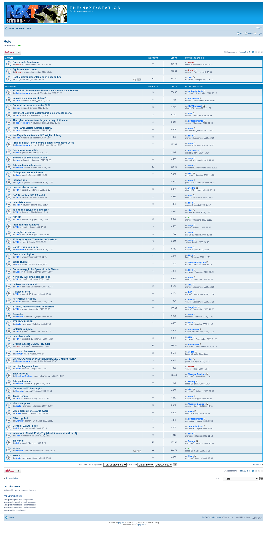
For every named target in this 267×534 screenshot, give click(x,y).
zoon (17, 100)
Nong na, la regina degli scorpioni (32, 276)
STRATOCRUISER (23, 321)
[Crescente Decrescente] (166, 465)
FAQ (242, 33)
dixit (190, 77)
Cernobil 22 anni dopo (25, 425)
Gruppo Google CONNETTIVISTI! (31, 343)
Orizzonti (20, 28)
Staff (204, 517)
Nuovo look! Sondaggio (26, 62)
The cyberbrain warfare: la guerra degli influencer (40, 120)
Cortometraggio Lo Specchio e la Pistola (35, 269)
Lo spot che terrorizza (25, 187)
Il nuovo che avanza (24, 351)
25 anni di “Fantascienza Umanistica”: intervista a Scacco (45, 90)
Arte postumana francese (27, 165)
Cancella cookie (214, 517)
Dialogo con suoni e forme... (29, 172)
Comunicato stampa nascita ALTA (31, 105)
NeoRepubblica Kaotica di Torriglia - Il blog (37, 135)
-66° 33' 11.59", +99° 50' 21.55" (29, 195)
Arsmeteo (18, 314)
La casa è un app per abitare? (29, 98)
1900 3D (17, 455)
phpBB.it (141, 525)
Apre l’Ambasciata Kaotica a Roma (32, 127)
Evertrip (19, 167)
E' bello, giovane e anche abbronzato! (34, 306)
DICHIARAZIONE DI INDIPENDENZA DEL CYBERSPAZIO (44, 358)
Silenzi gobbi (20, 418)
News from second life (25, 150)
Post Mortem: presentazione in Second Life (37, 77)
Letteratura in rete (23, 329)
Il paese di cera (21, 291)
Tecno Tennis (20, 396)
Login (259, 33)
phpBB (121, 523)
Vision (16, 448)
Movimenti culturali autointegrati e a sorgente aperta (42, 113)
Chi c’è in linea (12, 486)
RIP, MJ (17, 217)
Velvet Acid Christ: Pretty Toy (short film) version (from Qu (45, 433)
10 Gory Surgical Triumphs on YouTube (35, 239)
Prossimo (257, 464)
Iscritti (250, 33)
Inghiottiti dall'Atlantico (26, 224)
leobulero (20, 249)
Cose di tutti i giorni (24, 254)
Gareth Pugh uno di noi (26, 247)
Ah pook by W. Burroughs (27, 388)
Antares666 (193, 98)
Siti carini (18, 440)
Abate (18, 302)
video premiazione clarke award (30, 411)
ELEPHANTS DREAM (24, 299)
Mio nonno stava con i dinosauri (31, 209)
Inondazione (20, 180)
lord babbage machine (25, 366)
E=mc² (18, 64)
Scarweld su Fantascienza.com (30, 157)
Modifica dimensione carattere (259, 27)
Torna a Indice (12, 478)
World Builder (20, 262)
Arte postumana (22, 381)
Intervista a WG (21, 336)
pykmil (18, 354)
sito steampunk (21, 403)
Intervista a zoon (22, 202)
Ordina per (132, 465)
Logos (18, 182)
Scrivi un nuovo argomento (10, 52)
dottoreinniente (22, 93)
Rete (29, 28)
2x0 (19, 46)
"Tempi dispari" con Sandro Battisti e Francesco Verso (43, 142)
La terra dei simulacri (25, 284)
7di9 (17, 115)
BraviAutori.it (20, 373)
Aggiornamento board (25, 69)
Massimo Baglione (197, 262)
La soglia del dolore (24, 232)
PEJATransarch (195, 106)
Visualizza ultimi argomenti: (91, 465)
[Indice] (37, 13)
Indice (11, 28)
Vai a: (218, 478)
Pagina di (244, 52)
